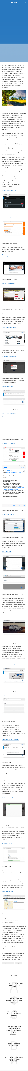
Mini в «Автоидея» (6, 551)
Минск (11, 963)
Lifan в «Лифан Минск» (8, 514)
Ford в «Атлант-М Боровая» (9, 413)
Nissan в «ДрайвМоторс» (8, 283)
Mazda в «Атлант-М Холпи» (9, 190)
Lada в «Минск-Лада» (7, 891)
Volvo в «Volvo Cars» (7, 617)
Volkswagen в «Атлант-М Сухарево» (11, 665)
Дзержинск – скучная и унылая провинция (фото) (14, 985)
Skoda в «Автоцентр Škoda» (9, 327)
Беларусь (5, 963)
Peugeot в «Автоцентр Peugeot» (10, 695)
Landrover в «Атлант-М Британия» (10, 739)
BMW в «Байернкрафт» (8, 797)
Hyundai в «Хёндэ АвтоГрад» (9, 356)
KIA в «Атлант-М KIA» (7, 386)
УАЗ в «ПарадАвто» (7, 843)
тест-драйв (18, 963)
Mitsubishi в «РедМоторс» (8, 443)
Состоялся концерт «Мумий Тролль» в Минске (14, 1013)
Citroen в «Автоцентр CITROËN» (10, 217)
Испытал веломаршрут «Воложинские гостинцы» (14, 1059)
